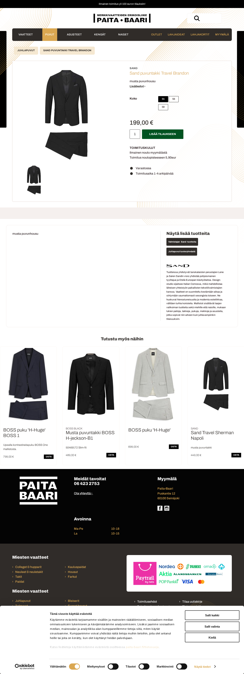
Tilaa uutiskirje (192, 601)
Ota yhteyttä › (83, 493)
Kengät (100, 34)
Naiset (123, 34)
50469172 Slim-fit (76, 447)
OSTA (49, 456)
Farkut (72, 576)
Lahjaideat (176, 34)
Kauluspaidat (77, 567)
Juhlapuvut (26, 50)
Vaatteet (25, 34)
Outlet (156, 34)
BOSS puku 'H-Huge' (149, 430)
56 (173, 99)
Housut (73, 571)
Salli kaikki (212, 615)
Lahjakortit (200, 34)
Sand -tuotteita (188, 242)
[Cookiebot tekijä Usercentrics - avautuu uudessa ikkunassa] (24, 666)
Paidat (19, 581)
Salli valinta (212, 626)
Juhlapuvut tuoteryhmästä (181, 251)
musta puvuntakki (201, 447)
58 (163, 107)
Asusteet (74, 34)
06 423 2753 (87, 483)
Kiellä (212, 637)
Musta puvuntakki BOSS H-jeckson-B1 (90, 435)
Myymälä (222, 34)
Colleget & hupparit (28, 567)
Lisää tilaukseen (162, 134)
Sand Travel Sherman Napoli (212, 435)
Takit (18, 576)
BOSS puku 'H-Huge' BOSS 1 (24, 433)
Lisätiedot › (137, 86)
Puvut (49, 34)
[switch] (113, 666)
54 (163, 99)
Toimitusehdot (147, 601)
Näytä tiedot (202, 666)
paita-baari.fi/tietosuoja (142, 647)
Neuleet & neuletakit (29, 571)
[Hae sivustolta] (197, 18)
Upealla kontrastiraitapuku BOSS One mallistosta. (25, 447)
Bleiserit (73, 600)
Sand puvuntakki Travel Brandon (67, 50)
